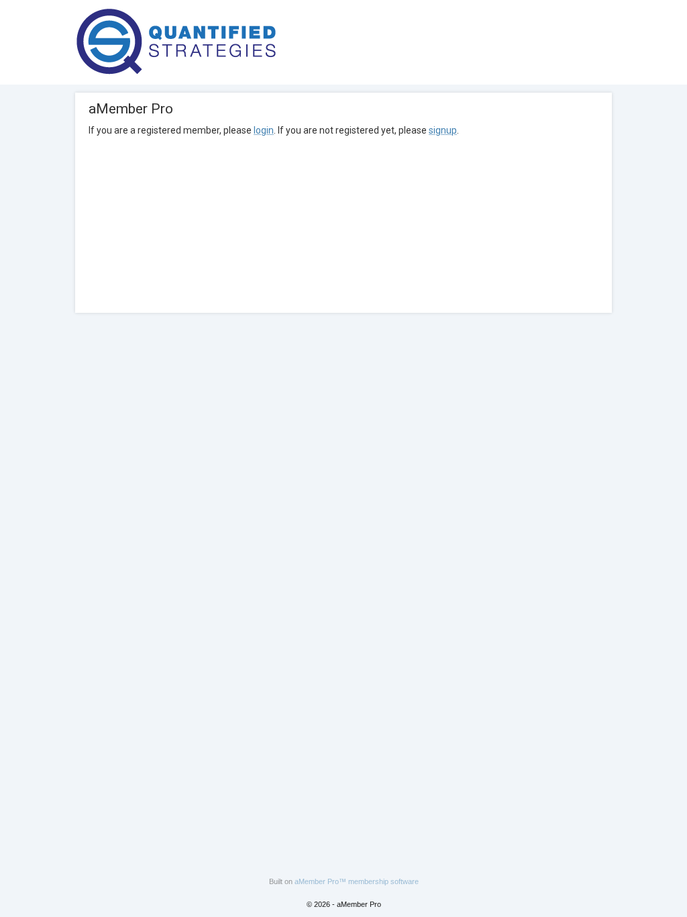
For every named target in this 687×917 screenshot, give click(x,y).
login (264, 130)
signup (443, 130)
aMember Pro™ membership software (357, 881)
